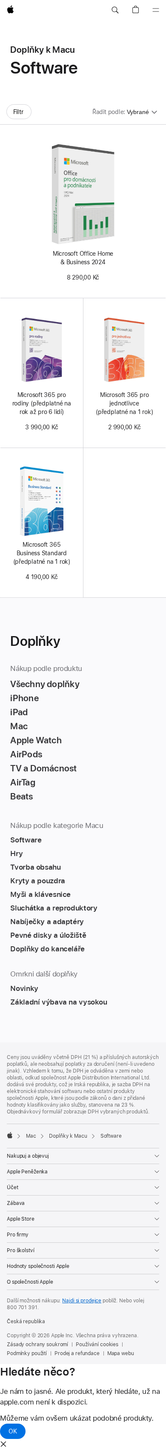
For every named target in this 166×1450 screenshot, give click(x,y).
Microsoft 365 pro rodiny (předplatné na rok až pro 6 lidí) (41, 403)
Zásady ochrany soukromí (37, 1344)
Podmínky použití (27, 1353)
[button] (115, 10)
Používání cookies (97, 1344)
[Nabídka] (156, 10)
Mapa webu (120, 1353)
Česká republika (26, 1321)
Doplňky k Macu (68, 1136)
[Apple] (10, 1135)
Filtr (18, 111)
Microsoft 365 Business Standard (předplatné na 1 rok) (41, 553)
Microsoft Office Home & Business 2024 (83, 257)
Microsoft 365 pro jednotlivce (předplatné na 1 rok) (124, 403)
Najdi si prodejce (81, 1301)
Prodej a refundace (77, 1353)
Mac (31, 1136)
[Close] (3, 1444)
